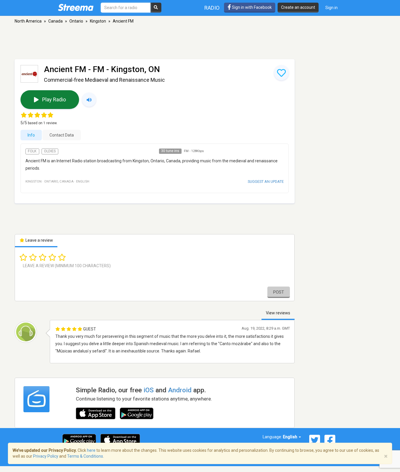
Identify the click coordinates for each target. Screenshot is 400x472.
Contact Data (61, 135)
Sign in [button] (331, 7)
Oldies (50, 151)
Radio (212, 8)
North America (28, 21)
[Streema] (75, 7)
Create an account (298, 7)
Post (278, 292)
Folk (32, 151)
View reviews (278, 313)
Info (31, 135)
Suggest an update (266, 181)
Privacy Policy (45, 456)
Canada (55, 21)
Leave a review (39, 240)
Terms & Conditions (85, 456)
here (91, 450)
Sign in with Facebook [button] (251, 7)
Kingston (98, 21)
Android (180, 390)
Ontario (76, 21)
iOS (148, 390)
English (290, 436)
